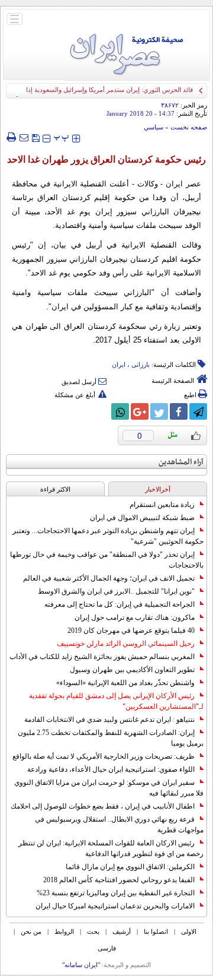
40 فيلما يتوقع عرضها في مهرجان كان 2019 (131, 630)
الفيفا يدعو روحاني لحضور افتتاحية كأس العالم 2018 (119, 880)
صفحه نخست (188, 127)
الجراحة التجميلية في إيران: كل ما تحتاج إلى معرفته (119, 604)
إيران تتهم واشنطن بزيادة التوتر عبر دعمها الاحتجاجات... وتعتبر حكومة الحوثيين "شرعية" (108, 536)
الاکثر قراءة (55, 489)
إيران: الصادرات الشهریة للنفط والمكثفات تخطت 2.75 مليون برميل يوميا (111, 737)
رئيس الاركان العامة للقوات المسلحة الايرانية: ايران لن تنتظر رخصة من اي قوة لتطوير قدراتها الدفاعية (111, 848)
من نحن (31, 931)
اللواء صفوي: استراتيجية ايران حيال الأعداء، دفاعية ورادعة (111, 769)
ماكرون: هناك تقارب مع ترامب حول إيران (135, 617)
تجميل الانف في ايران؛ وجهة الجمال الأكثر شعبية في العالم (109, 578)
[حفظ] (35, 137)
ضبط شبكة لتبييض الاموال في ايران (142, 518)
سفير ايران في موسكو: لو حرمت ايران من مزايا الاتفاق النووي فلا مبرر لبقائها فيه (109, 787)
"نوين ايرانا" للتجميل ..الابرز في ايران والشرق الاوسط (116, 591)
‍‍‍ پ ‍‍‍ (61, 136)
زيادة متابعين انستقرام (162, 504)
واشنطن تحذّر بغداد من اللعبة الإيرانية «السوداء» (125, 683)
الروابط (64, 931)
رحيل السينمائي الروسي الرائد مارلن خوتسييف (126, 643)
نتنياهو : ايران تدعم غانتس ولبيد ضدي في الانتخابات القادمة (109, 719)
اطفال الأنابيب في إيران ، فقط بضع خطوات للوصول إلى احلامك (103, 806)
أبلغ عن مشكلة (74, 394)
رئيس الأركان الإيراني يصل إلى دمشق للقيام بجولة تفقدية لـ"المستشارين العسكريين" (116, 701)
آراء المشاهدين (181, 462)
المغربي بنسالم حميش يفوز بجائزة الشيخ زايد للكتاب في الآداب (102, 656)
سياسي (153, 127)
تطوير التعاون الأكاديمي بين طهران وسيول (132, 670)
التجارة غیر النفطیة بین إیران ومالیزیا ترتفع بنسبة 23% (116, 893)
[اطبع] (11, 137)
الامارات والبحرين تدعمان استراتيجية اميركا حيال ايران (115, 906)
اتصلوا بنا (156, 931)
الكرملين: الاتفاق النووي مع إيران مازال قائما (130, 867)
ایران (118, 364)
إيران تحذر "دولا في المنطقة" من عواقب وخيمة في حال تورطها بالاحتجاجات (107, 559)
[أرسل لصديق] (23, 137)
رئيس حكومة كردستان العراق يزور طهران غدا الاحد (106, 159)
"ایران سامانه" (81, 964)
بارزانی (140, 364)
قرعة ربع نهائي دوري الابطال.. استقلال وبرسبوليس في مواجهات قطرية (119, 824)
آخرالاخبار (157, 489)
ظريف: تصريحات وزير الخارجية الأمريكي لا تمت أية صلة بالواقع (103, 756)
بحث (93, 931)
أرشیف (121, 931)
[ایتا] (100, 411)
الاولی (188, 931)
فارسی (107, 948)
